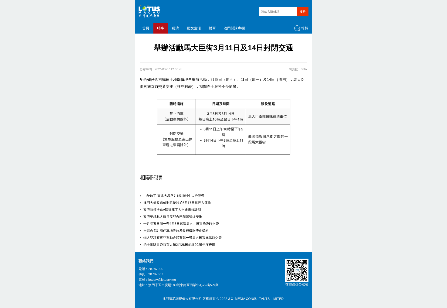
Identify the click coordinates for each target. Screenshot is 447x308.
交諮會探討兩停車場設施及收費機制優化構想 (176, 231)
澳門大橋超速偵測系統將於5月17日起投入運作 (177, 203)
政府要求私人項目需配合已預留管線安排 (172, 217)
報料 (304, 28)
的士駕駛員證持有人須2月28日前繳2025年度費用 (179, 244)
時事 (160, 28)
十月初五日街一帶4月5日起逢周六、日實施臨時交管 (181, 224)
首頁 (145, 28)
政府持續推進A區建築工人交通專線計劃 (172, 210)
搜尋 (303, 11)
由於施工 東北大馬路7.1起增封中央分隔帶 (173, 196)
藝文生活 (194, 28)
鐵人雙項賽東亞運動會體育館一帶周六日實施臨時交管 (182, 238)
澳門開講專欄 (234, 28)
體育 (212, 28)
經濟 (175, 28)
